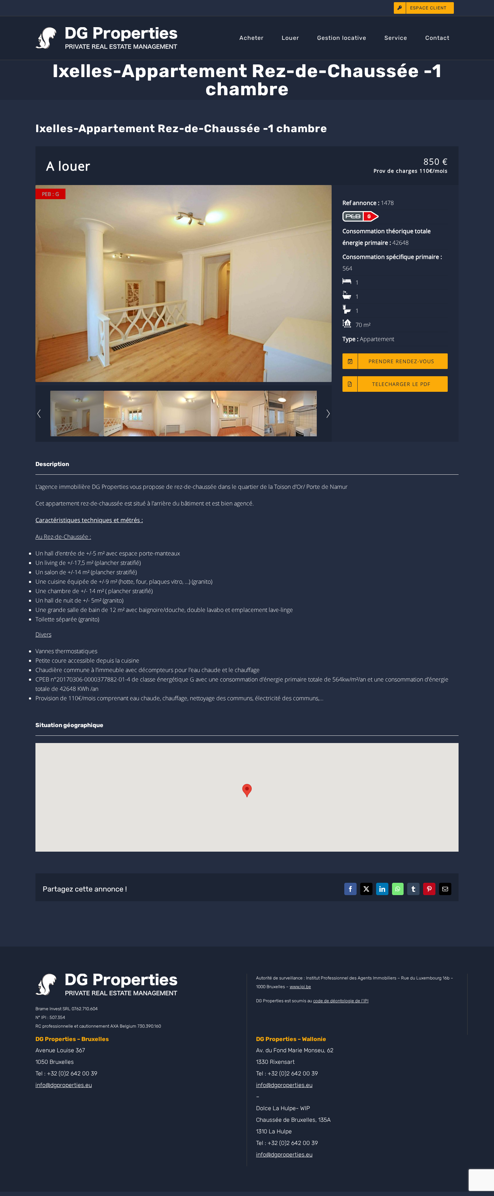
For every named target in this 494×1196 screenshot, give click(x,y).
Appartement (377, 339)
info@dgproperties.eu (63, 1085)
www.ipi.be (300, 986)
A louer (68, 165)
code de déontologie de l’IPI (341, 1000)
